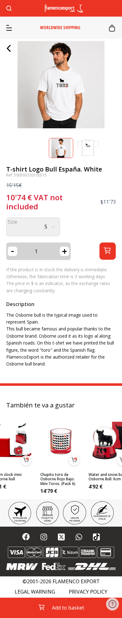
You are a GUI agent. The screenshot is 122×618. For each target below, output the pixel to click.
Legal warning (35, 592)
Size (12, 222)
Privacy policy (88, 592)
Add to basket (68, 607)
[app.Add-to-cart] (26, 460)
